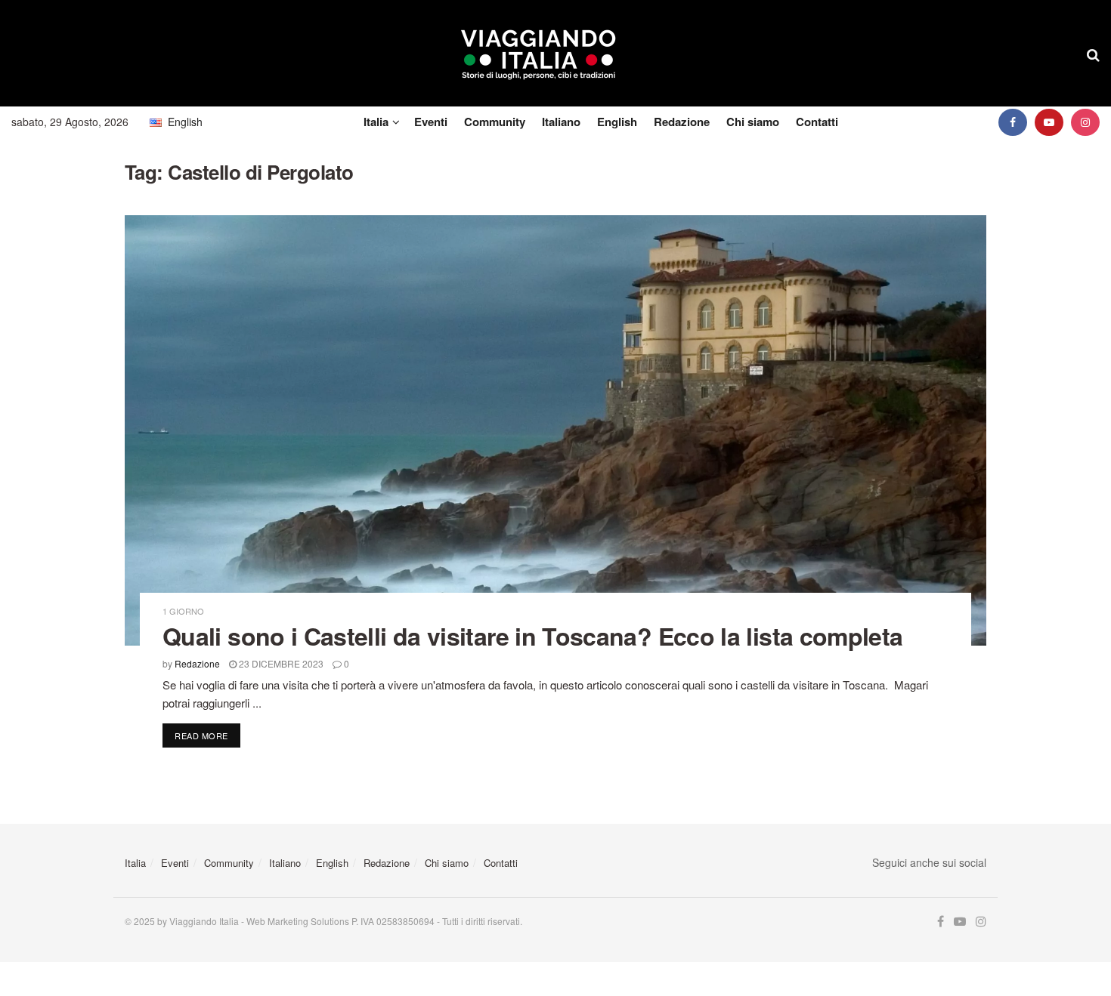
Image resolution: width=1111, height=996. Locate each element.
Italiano (561, 121)
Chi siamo (752, 121)
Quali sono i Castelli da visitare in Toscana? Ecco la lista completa (532, 635)
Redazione (682, 121)
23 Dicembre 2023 (280, 663)
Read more (207, 735)
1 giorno (183, 611)
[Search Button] (1093, 53)
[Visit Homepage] (538, 53)
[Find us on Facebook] (1012, 121)
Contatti (817, 121)
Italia (376, 121)
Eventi (430, 121)
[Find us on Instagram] (1085, 121)
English (617, 121)
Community (494, 121)
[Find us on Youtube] (1049, 121)
